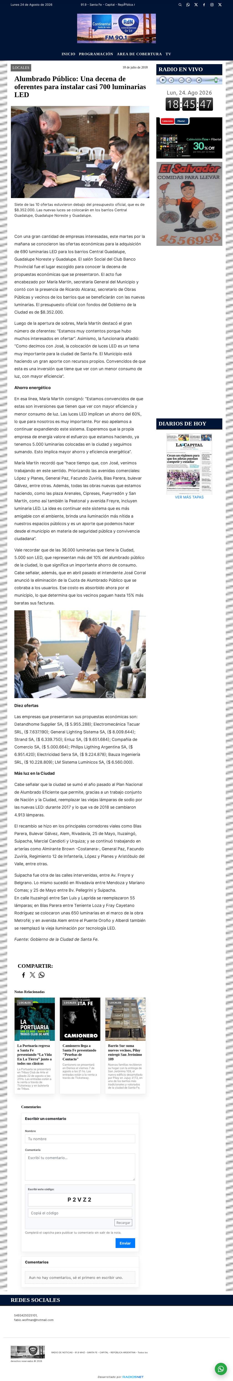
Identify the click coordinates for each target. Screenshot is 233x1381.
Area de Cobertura (139, 54)
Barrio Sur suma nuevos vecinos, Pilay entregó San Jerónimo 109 (125, 1052)
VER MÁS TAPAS (189, 497)
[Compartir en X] (32, 975)
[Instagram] (212, 4)
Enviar (125, 1243)
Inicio (68, 54)
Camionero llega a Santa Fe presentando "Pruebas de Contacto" (79, 1052)
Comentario (33, 1150)
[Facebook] (204, 4)
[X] (196, 4)
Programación (96, 54)
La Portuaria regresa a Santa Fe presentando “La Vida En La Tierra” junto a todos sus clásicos (34, 1054)
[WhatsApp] (188, 4)
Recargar (123, 1223)
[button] (180, 4)
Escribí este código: (41, 1189)
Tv (168, 54)
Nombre (30, 1131)
